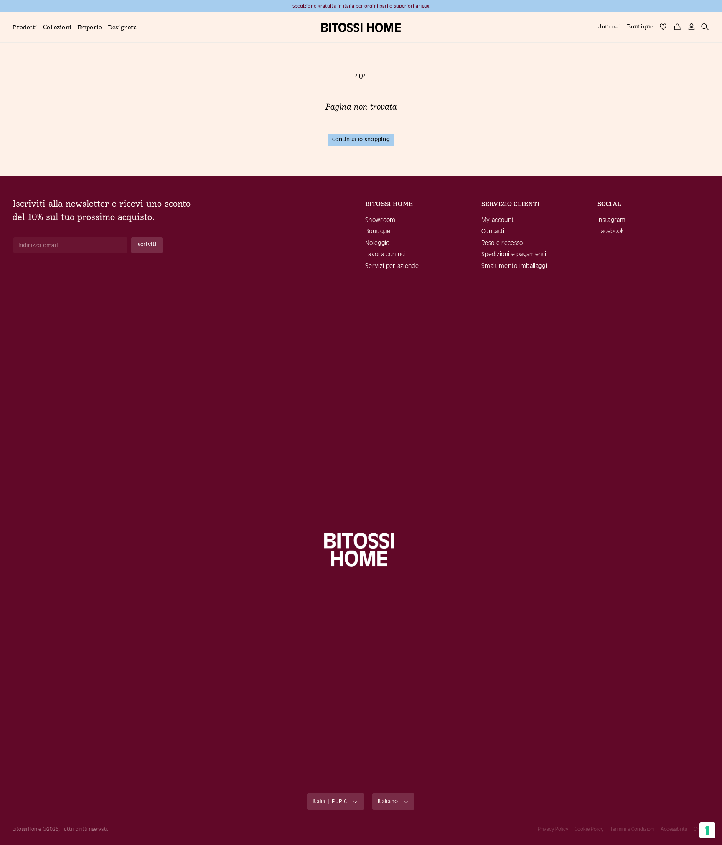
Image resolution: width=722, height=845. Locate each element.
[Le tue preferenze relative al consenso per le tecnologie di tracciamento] (707, 830)
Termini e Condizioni (632, 829)
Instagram (611, 220)
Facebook (610, 231)
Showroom (380, 220)
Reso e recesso (502, 243)
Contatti (493, 231)
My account (497, 220)
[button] (25, 27)
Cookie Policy (589, 829)
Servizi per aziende (392, 266)
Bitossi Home (27, 829)
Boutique (378, 231)
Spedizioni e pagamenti (513, 254)
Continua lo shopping (361, 139)
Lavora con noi (385, 254)
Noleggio (377, 243)
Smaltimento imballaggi (514, 266)
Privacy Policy (553, 829)
